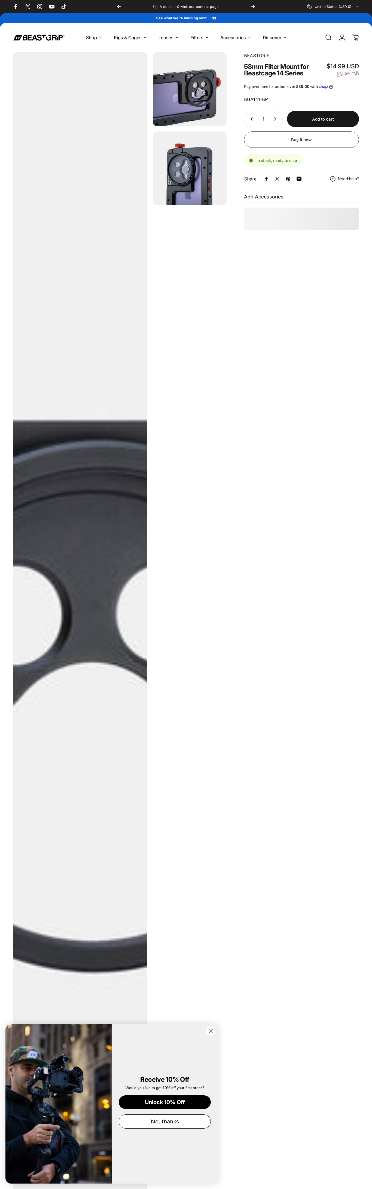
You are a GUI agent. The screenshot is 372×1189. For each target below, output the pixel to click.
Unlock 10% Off (165, 1102)
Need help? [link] (348, 178)
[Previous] (119, 6)
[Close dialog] (211, 1031)
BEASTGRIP (257, 55)
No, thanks (165, 1121)
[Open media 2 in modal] (190, 89)
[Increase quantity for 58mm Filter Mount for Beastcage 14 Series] (276, 119)
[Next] (253, 6)
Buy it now (301, 139)
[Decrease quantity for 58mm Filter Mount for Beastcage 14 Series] (250, 119)
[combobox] (333, 6)
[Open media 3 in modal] (190, 168)
